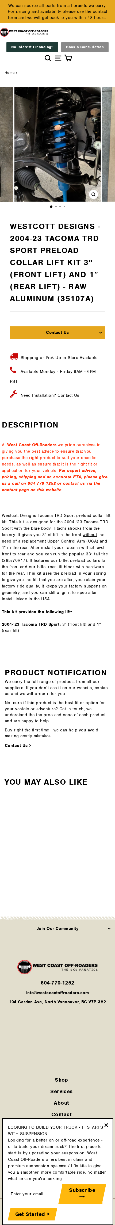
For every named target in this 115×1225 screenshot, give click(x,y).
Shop (61, 1080)
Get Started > (32, 1214)
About (61, 1103)
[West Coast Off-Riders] (57, 973)
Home (10, 72)
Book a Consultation (85, 47)
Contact (61, 1114)
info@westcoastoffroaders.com (57, 992)
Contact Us (57, 332)
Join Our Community (58, 928)
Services (61, 1091)
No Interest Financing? (32, 47)
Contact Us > (18, 745)
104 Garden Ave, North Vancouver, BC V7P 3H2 (57, 1002)
